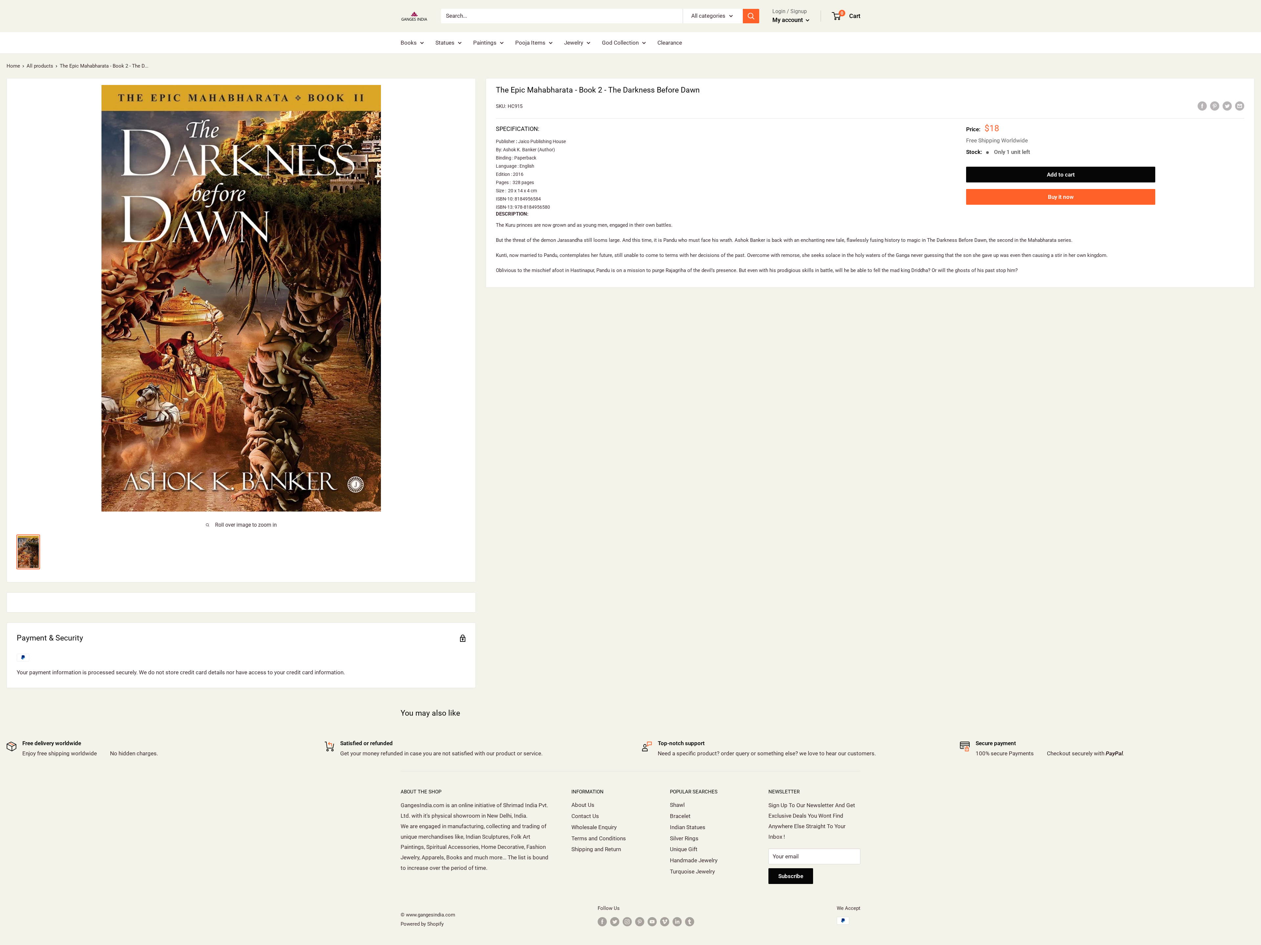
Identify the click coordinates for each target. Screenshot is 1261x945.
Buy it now (1061, 197)
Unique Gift (683, 849)
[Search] (751, 16)
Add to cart (1061, 174)
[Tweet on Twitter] (1227, 105)
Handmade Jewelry (694, 860)
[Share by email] (1239, 105)
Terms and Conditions (598, 838)
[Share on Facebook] (1202, 105)
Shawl (677, 805)
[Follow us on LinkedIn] (677, 921)
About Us (582, 805)
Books (409, 42)
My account (788, 19)
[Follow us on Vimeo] (664, 921)
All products (40, 66)
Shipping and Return (596, 849)
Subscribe (790, 876)
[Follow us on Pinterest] (639, 921)
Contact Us (585, 816)
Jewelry (573, 42)
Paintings (485, 42)
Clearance (669, 42)
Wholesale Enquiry (594, 827)
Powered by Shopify (422, 924)
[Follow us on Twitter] (614, 921)
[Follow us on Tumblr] (689, 921)
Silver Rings (684, 838)
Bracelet (680, 816)
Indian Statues (687, 827)
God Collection (620, 42)
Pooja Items (530, 42)
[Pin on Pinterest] (1214, 105)
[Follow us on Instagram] (627, 921)
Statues (444, 42)
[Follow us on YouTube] (652, 921)
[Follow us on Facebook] (602, 921)
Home (13, 66)
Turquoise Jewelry (692, 871)
